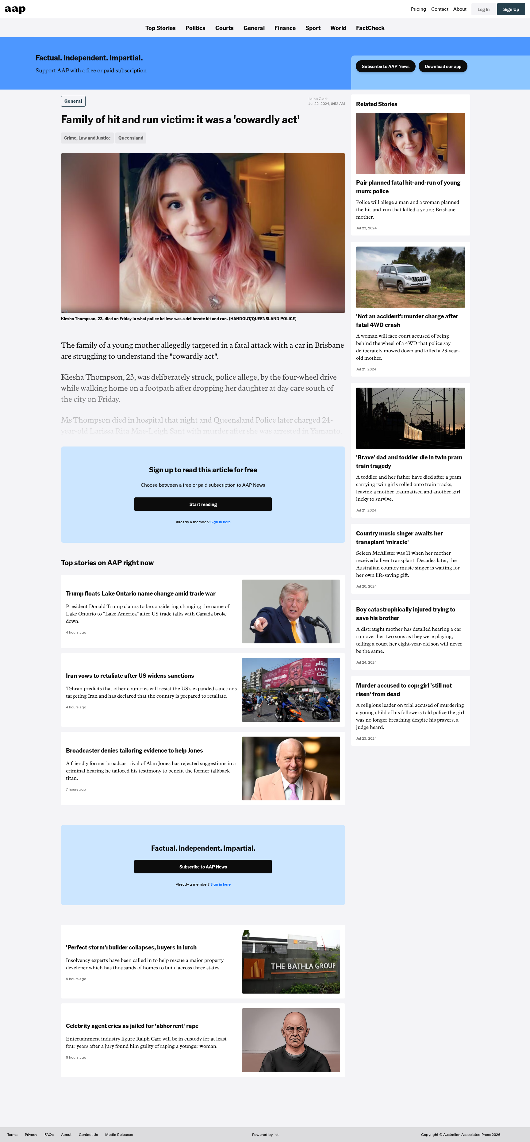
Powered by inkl (265, 1134)
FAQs (49, 1134)
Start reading (203, 504)
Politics (195, 28)
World (338, 28)
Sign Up (511, 9)
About (460, 9)
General (254, 28)
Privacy (31, 1134)
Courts (224, 28)
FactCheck (370, 28)
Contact (439, 9)
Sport (313, 28)
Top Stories (160, 28)
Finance (285, 28)
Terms (12, 1134)
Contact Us (88, 1134)
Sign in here (220, 522)
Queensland (130, 138)
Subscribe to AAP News (385, 66)
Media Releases (119, 1134)
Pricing (418, 9)
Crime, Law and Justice (87, 138)
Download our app (443, 66)
